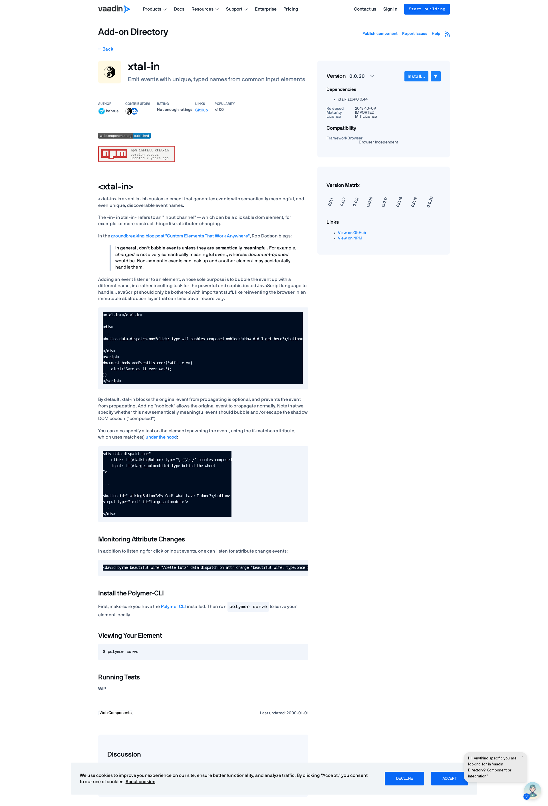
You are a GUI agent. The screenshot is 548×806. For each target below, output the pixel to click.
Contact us (365, 9)
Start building (427, 9)
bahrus (112, 111)
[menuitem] (416, 76)
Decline (404, 779)
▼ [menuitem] (436, 76)
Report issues (414, 34)
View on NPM (350, 238)
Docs (179, 9)
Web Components (116, 713)
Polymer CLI (173, 606)
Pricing (290, 9)
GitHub (201, 110)
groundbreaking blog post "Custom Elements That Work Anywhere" (180, 236)
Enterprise (266, 9)
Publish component (380, 34)
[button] (358, 76)
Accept (449, 779)
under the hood (161, 437)
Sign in (390, 9)
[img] (102, 111)
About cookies (140, 781)
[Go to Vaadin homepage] (114, 9)
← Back (105, 49)
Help (436, 34)
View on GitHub (352, 233)
